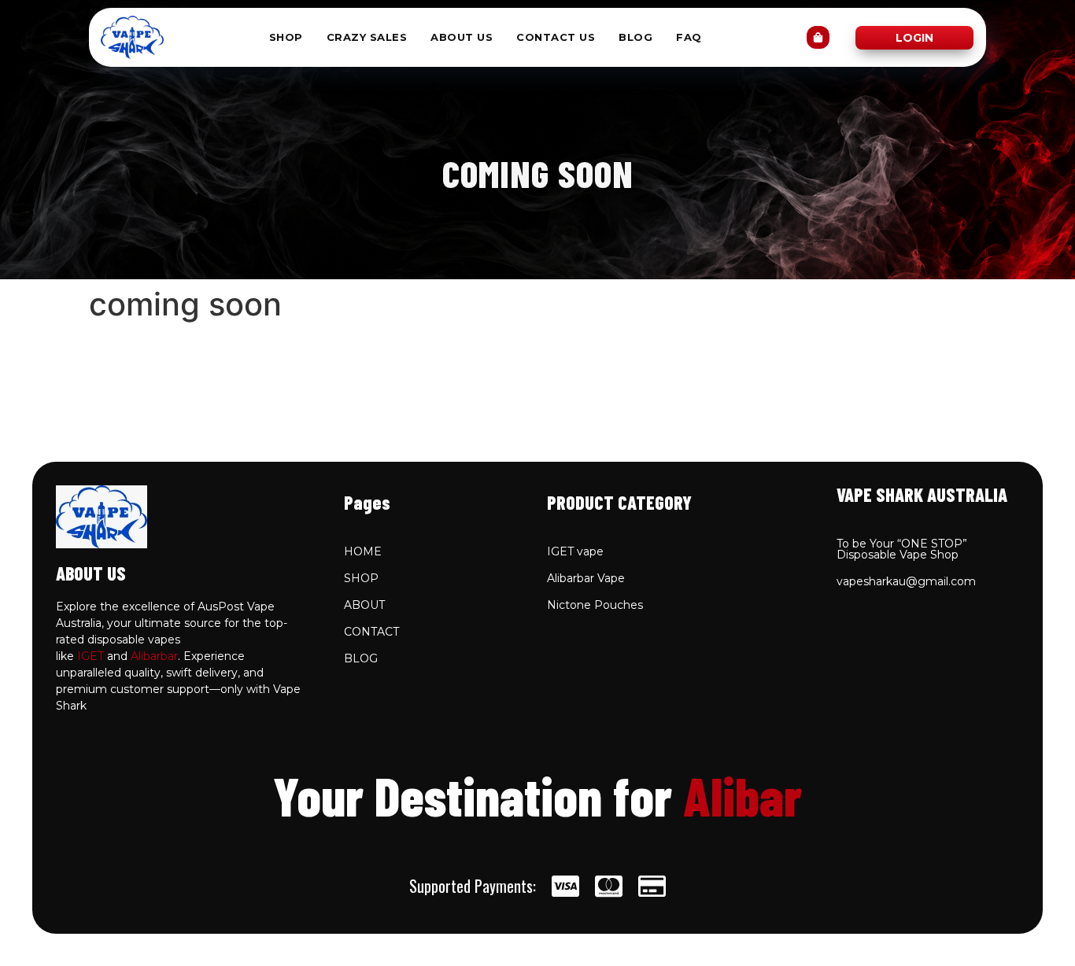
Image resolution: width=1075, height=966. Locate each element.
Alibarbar (154, 656)
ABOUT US (461, 37)
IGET (90, 656)
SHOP (286, 37)
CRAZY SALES (367, 37)
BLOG (635, 37)
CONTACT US (555, 37)
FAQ (689, 37)
